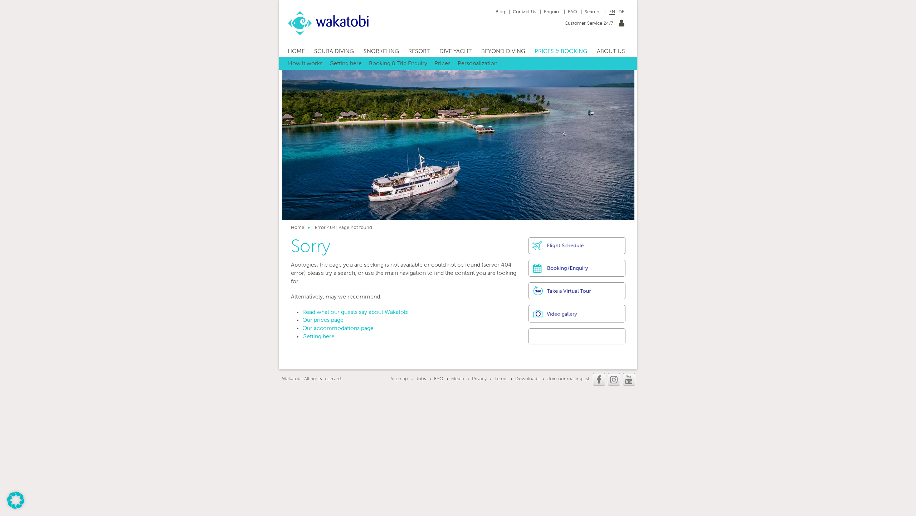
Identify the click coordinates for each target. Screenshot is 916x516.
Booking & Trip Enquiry (398, 64)
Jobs (421, 379)
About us (611, 51)
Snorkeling (381, 51)
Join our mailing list (568, 379)
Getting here (346, 64)
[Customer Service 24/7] (621, 24)
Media (457, 379)
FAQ (572, 12)
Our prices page (323, 320)
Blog (500, 12)
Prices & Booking (561, 51)
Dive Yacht (455, 51)
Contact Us (524, 12)
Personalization (477, 64)
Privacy (479, 379)
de (621, 12)
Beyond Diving (503, 51)
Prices (442, 64)
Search (593, 12)
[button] (15, 500)
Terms (500, 379)
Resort (419, 51)
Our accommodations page (338, 328)
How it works (305, 64)
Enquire (552, 12)
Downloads (527, 379)
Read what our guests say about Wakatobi (355, 312)
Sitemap (399, 379)
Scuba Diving (334, 51)
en (612, 12)
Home (296, 51)
